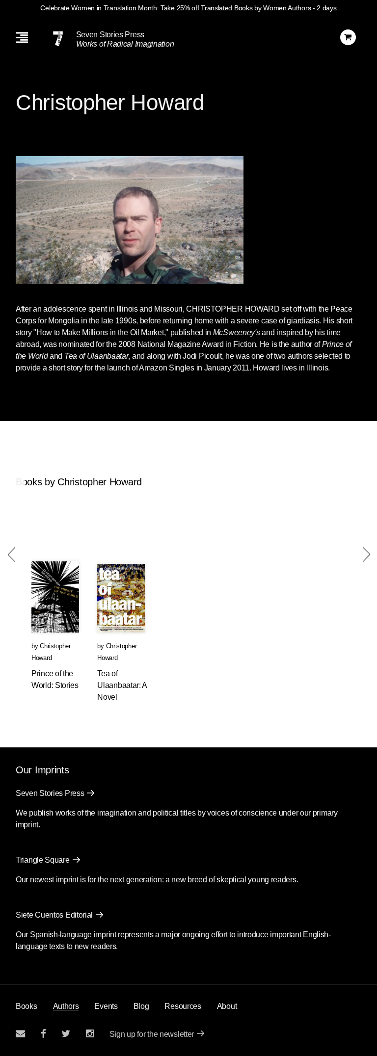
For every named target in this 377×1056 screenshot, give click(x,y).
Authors (66, 1006)
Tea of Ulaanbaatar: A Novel (122, 685)
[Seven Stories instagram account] (90, 1033)
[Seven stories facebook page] (43, 1033)
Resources (182, 1006)
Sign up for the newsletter (151, 1034)
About (227, 1006)
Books (26, 1006)
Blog (141, 1006)
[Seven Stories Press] (58, 38)
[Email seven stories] (20, 1033)
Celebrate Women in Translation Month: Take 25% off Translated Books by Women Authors (175, 8)
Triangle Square (43, 860)
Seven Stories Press (110, 34)
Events (105, 1006)
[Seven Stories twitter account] (65, 1033)
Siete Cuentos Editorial (54, 915)
